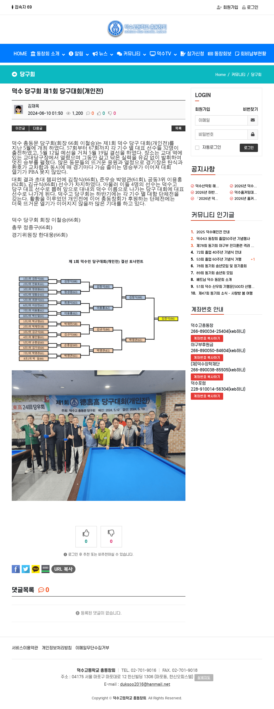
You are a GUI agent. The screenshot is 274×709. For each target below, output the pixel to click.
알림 (79, 54)
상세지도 (203, 678)
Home (220, 74)
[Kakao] (36, 569)
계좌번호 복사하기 (207, 338)
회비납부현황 (252, 54)
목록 (178, 128)
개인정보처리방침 (57, 647)
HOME (20, 54)
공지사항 (203, 169)
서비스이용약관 (25, 647)
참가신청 (195, 54)
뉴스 (103, 54)
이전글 (20, 128)
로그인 (252, 7)
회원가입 (230, 7)
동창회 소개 (48, 54)
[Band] (45, 569)
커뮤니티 (132, 54)
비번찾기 (250, 109)
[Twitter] (26, 569)
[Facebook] (16, 569)
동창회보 (222, 54)
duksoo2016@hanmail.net (145, 684)
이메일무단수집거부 (92, 647)
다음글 (38, 128)
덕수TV (164, 54)
